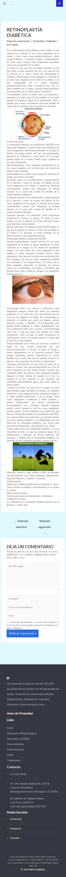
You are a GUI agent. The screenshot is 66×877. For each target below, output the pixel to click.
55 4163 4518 (18, 774)
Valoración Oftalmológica (21, 733)
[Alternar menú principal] (59, 3)
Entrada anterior (21, 521)
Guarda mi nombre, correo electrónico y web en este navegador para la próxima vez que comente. (33, 625)
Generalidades (15, 744)
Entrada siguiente (45, 521)
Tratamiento (14, 760)
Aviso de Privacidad (20, 713)
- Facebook (14, 819)
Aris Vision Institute (34, 869)
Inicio (10, 727)
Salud (10, 754)
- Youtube (13, 837)
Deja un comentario (18, 41)
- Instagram (14, 828)
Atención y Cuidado (44, 41)
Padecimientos (15, 749)
